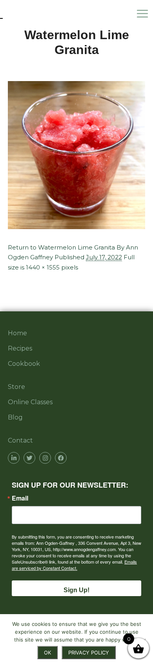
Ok (47, 652)
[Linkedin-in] (14, 458)
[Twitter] (29, 458)
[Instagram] (45, 458)
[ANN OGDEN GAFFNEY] (1, 13)
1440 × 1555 (43, 267)
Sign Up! (76, 590)
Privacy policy (88, 652)
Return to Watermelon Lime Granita (61, 247)
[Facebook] (61, 458)
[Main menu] (144, 14)
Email (20, 498)
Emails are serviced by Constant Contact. (74, 565)
